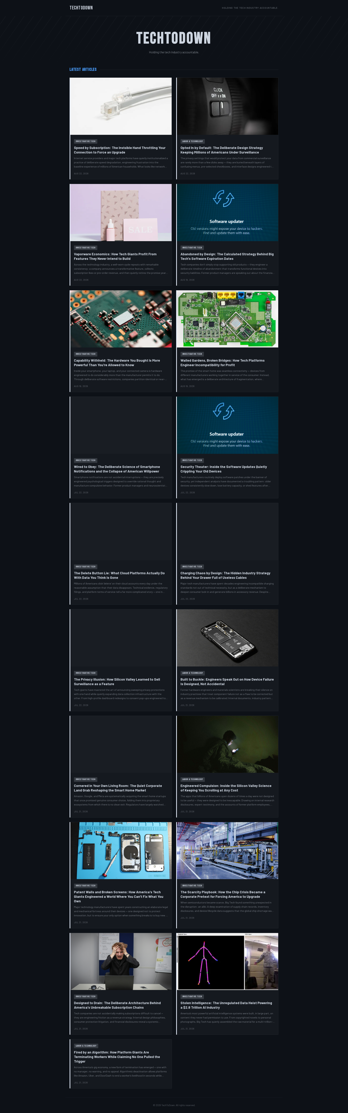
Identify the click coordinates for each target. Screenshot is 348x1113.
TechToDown (81, 8)
